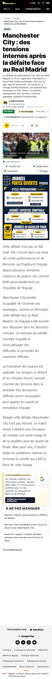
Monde (7, 29)
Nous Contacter (26, 666)
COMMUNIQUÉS (33, 9)
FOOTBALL (8, 111)
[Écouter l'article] (6, 125)
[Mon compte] (38, 2)
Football (16, 18)
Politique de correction (13, 661)
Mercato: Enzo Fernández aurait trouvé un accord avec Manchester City (25, 526)
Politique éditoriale (30, 655)
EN (47, 3)
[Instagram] (29, 642)
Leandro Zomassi (16, 101)
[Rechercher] (43, 2)
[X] (23, 642)
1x (36, 125)
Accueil (7, 18)
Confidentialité (9, 666)
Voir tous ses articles (17, 104)
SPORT (7, 9)
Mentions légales (10, 655)
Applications (43, 666)
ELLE (17, 9)
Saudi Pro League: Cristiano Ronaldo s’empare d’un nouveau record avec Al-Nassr (24, 537)
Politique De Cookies (36, 661)
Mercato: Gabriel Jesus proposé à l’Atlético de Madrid (26, 516)
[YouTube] (34, 642)
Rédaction (43, 650)
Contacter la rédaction (24, 650)
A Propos (7, 650)
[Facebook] (17, 642)
